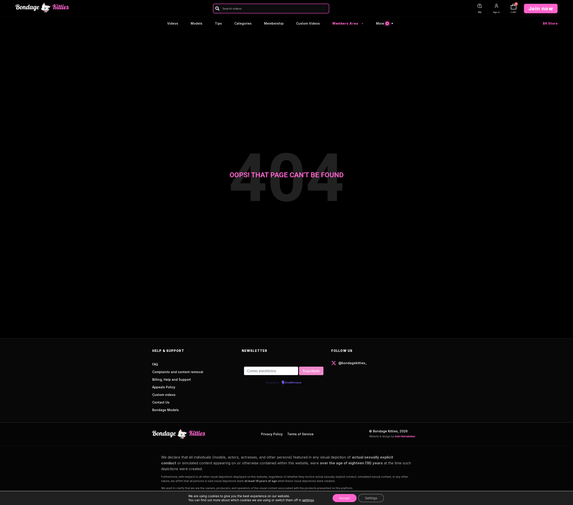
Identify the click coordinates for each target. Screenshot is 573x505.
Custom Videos (308, 23)
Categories (243, 23)
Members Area (345, 23)
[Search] (217, 8)
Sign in (496, 12)
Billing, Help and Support (171, 379)
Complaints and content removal (177, 372)
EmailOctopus (293, 383)
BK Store (550, 23)
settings (308, 500)
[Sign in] (496, 6)
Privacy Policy (272, 434)
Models (196, 23)
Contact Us (160, 402)
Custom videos (163, 395)
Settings (371, 498)
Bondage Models (165, 410)
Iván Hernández (405, 436)
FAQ (479, 12)
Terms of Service (300, 434)
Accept (344, 498)
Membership (274, 23)
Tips (218, 23)
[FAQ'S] (479, 6)
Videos (172, 23)
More (382, 23)
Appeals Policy (163, 387)
